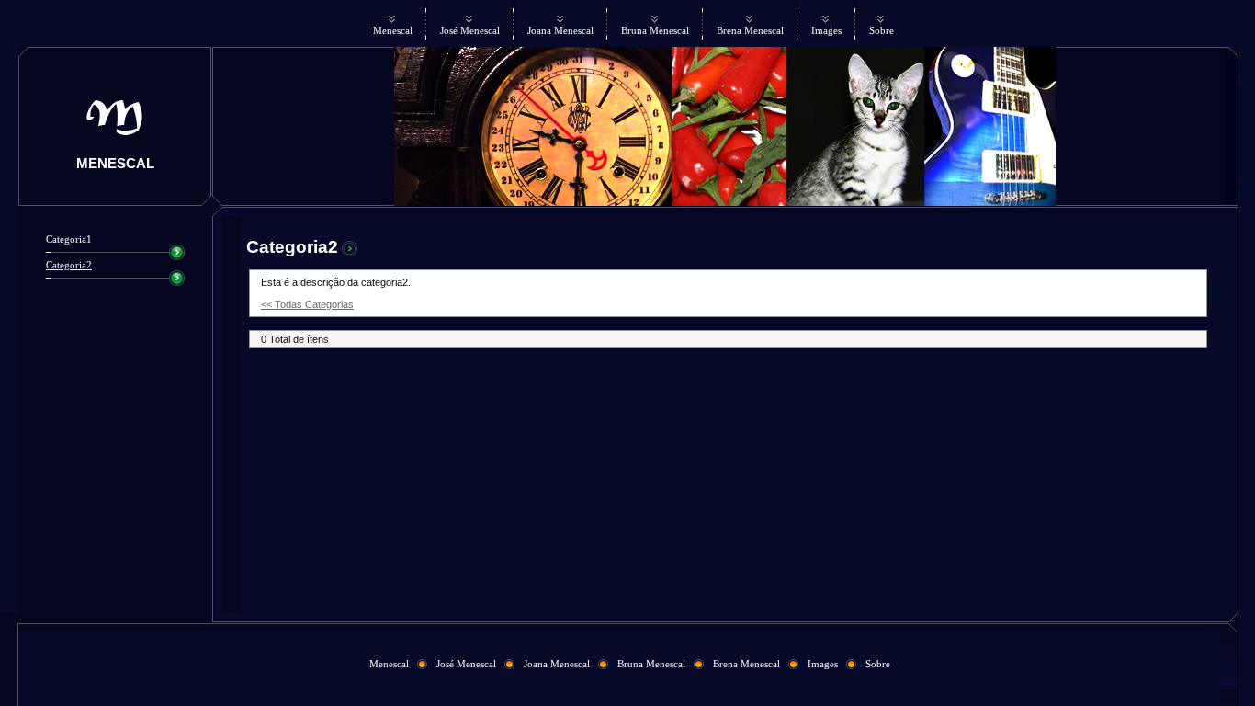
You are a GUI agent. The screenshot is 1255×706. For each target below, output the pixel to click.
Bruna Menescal (655, 31)
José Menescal (470, 31)
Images (826, 31)
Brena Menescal (750, 31)
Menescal (393, 31)
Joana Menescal (560, 31)
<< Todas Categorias (307, 304)
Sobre (881, 31)
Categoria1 (69, 239)
